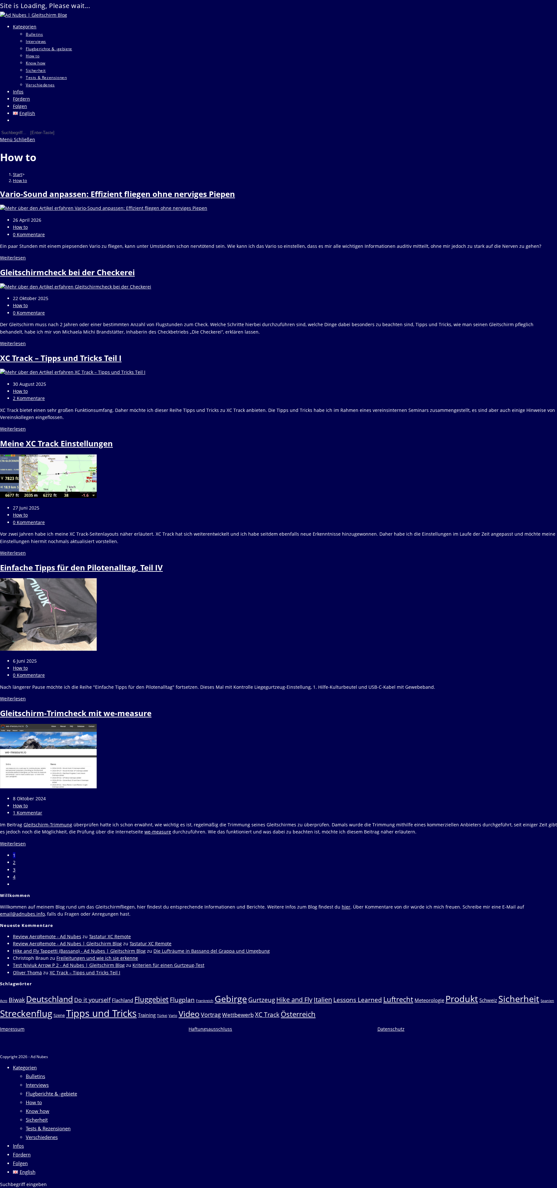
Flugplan (182, 999)
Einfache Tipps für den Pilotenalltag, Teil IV (81, 567)
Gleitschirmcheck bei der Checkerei (67, 272)
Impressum (12, 1029)
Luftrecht (398, 999)
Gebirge (231, 999)
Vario (173, 1015)
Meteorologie (429, 1000)
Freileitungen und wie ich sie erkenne (97, 958)
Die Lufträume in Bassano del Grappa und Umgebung (211, 951)
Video (189, 1013)
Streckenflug (26, 1013)
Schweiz (488, 1000)
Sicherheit (518, 999)
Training (147, 1015)
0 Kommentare (29, 234)
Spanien (547, 1000)
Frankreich (204, 1000)
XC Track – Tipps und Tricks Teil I (61, 358)
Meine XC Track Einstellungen (56, 443)
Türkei (162, 1015)
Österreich (298, 1014)
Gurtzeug (261, 1000)
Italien (323, 999)
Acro (3, 1000)
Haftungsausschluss (210, 1029)
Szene (59, 1015)
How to (20, 180)
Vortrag (211, 1014)
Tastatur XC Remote (110, 936)
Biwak (17, 1000)
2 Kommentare (29, 398)
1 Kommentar (27, 813)
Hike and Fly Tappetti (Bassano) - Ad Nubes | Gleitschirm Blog (79, 951)
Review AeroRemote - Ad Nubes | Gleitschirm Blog (67, 943)
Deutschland (49, 998)
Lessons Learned (357, 1000)
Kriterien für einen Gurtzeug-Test (168, 965)
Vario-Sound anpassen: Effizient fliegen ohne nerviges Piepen (117, 194)
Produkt (461, 999)
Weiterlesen (13, 258)
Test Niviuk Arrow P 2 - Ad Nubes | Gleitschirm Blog (69, 965)
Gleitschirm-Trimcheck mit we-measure (75, 713)
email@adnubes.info (22, 914)
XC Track (267, 1014)
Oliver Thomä (27, 972)
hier (346, 907)
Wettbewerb (238, 1014)
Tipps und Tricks (101, 1013)
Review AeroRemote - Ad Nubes (47, 936)
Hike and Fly (294, 999)
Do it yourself (92, 1000)
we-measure (157, 832)
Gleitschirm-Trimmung (48, 825)
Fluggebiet (151, 999)
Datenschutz (391, 1029)
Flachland (122, 1000)
